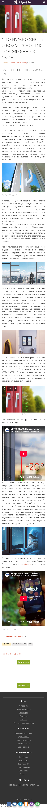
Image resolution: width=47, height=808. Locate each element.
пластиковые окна (19, 644)
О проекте (23, 706)
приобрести (26, 564)
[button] (44, 2)
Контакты (23, 716)
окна (30, 644)
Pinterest (23, 774)
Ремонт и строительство (18, 63)
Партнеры (24, 713)
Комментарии (23, 662)
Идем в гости (23, 737)
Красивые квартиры (23, 733)
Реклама (23, 720)
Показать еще (23, 685)
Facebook (23, 757)
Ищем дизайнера (24, 709)
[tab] (23, 2)
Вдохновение (23, 747)
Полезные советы (23, 740)
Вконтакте (23, 760)
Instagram (23, 771)
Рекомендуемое (11, 653)
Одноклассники (23, 767)
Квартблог (5, 63)
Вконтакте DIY (23, 764)
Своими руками (23, 743)
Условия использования (23, 723)
